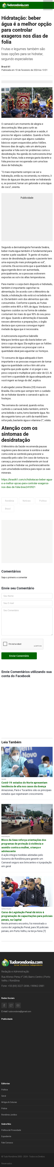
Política (43, 500)
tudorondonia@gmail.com (19, 1011)
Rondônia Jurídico (9, 1115)
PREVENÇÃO (5, 836)
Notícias (27, 500)
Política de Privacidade (11, 1130)
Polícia (4, 1108)
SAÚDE (3, 779)
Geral (3, 1096)
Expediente (6, 1136)
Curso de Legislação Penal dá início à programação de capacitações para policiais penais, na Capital (26, 916)
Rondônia (9, 500)
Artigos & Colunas (9, 1102)
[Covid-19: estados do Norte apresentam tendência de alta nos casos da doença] (27, 761)
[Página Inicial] (15, 5)
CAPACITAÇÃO (6, 909)
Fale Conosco (7, 1143)
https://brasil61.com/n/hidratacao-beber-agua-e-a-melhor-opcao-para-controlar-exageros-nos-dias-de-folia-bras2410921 (27, 483)
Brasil (8, 508)
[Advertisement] (27, 541)
